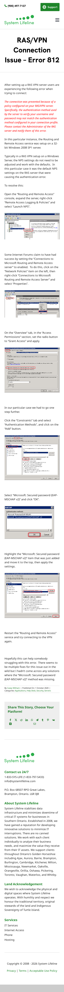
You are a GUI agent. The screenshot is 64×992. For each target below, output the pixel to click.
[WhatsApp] (32, 720)
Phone (8, 935)
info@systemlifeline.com (20, 781)
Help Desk (31, 690)
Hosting (9, 939)
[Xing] (10, 724)
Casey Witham (13, 688)
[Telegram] (37, 720)
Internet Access (14, 930)
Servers (47, 690)
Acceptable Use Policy (43, 970)
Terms (22, 970)
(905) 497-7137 (17, 6)
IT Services (11, 925)
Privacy (11, 970)
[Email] (34, 724)
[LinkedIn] (26, 720)
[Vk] (53, 720)
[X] (16, 720)
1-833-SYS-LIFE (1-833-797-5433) (24, 777)
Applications (20, 690)
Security (39, 690)
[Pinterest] (48, 720)
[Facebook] (10, 720)
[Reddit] (21, 720)
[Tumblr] (42, 720)
